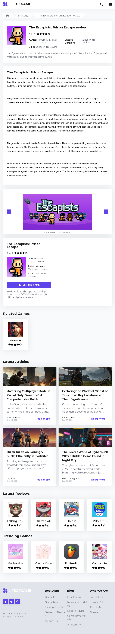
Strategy (23, 15)
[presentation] (9, 211)
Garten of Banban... (55, 614)
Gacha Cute (52, 597)
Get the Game (31, 284)
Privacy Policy (98, 602)
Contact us (96, 597)
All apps (50, 621)
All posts (72, 624)
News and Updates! (77, 604)
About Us (95, 607)
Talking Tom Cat (55, 607)
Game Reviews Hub (77, 618)
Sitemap (95, 612)
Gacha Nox (51, 602)
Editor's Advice (76, 610)
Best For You (75, 597)
